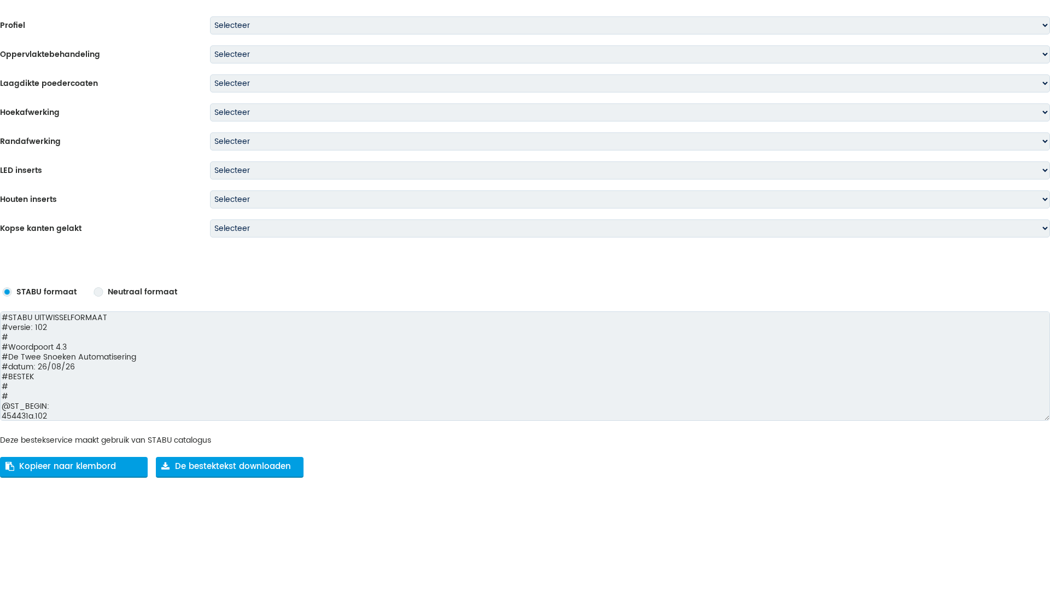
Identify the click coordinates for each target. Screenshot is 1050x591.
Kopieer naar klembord (67, 466)
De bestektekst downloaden (233, 466)
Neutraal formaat (142, 292)
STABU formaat (46, 292)
